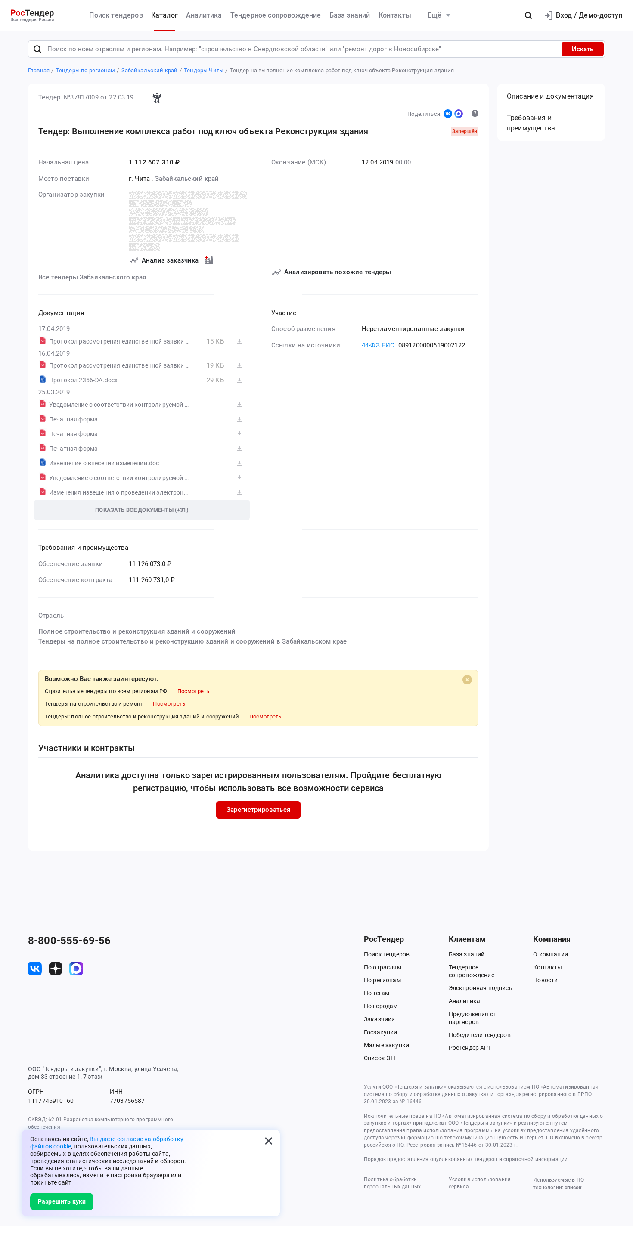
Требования (531, 123)
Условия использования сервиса (480, 1183)
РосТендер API (469, 1047)
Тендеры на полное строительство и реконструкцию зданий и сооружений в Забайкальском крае (192, 641)
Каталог (164, 15)
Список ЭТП (381, 1058)
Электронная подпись (480, 987)
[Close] (467, 679)
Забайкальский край (187, 179)
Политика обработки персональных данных (392, 1183)
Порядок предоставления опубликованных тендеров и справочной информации (466, 1159)
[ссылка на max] (76, 968)
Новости (545, 980)
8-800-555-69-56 (69, 940)
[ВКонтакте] (448, 113)
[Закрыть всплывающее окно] (268, 1140)
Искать (582, 49)
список (573, 1188)
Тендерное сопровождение (275, 15)
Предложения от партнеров (472, 1018)
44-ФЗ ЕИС (378, 345)
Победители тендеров (480, 1034)
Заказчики (379, 1019)
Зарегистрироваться (258, 810)
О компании (550, 954)
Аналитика (204, 15)
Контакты (395, 15)
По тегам (376, 993)
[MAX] (458, 113)
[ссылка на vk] (35, 968)
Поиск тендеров (116, 15)
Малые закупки (386, 1045)
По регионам (382, 980)
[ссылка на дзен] (55, 968)
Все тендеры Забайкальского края (92, 277)
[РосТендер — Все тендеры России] (32, 15)
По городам (381, 1006)
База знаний (349, 15)
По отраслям (382, 967)
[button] (528, 15)
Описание (550, 96)
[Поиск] (37, 49)
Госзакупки (380, 1032)
